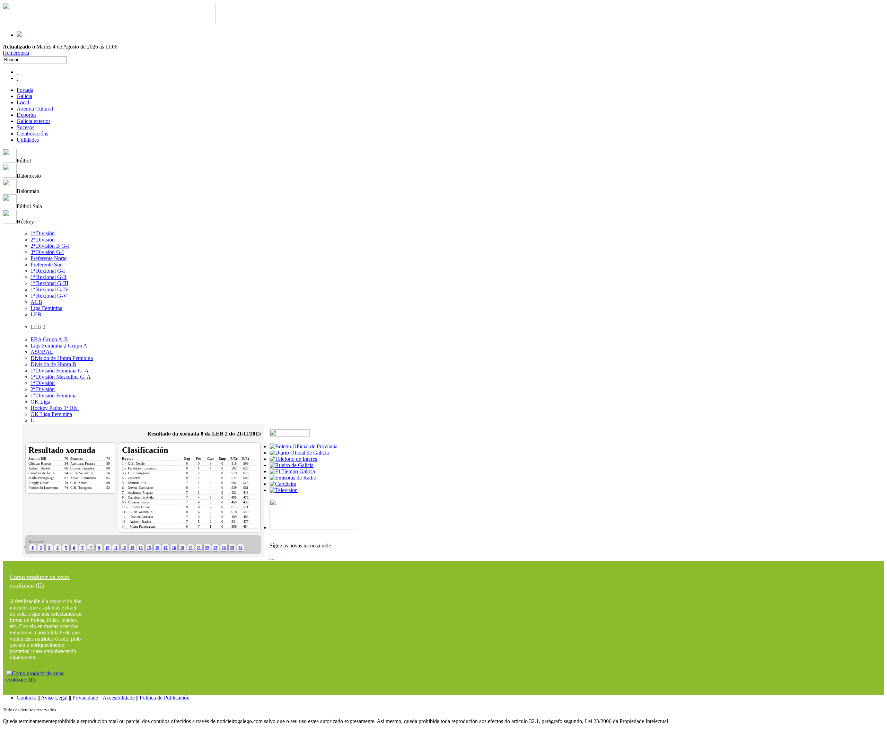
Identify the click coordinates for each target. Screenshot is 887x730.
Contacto (26, 698)
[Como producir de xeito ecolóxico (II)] (46, 680)
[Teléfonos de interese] (293, 459)
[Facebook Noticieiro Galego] (17, 72)
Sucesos (25, 127)
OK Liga (40, 402)
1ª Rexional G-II (48, 277)
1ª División (42, 233)
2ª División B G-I (49, 246)
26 (240, 548)
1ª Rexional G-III (49, 283)
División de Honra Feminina (61, 358)
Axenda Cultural (35, 109)
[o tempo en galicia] (292, 471)
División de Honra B (53, 364)
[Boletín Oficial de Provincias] (303, 446)
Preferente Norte (48, 258)
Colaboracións (32, 134)
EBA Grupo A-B (49, 339)
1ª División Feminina (53, 395)
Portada (25, 90)
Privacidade (85, 698)
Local (23, 102)
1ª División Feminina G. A (59, 370)
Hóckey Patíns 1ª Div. (54, 408)
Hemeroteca (16, 53)
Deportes (26, 115)
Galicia (24, 96)
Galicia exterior (33, 121)
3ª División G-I (47, 252)
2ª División (42, 240)
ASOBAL (41, 352)
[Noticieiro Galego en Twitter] (17, 78)
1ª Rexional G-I (47, 271)
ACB (36, 302)
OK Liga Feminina (51, 414)
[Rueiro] (292, 465)
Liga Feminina (46, 308)
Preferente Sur (46, 264)
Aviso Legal (54, 698)
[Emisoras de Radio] (293, 478)
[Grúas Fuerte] (109, 22)
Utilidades (28, 140)
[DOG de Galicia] (299, 453)
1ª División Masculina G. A (60, 377)
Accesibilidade (119, 698)
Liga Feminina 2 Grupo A (58, 346)
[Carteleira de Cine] (283, 484)
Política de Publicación (165, 698)
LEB (35, 314)
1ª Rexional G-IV (49, 289)
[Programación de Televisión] (284, 490)
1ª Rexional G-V (48, 296)
